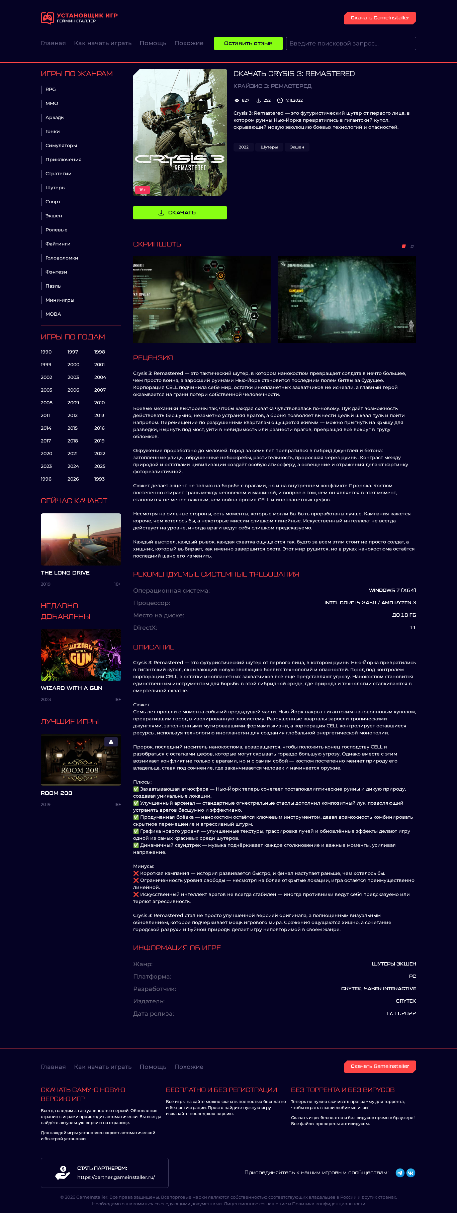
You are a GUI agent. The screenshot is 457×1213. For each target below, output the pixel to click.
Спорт (53, 202)
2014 (46, 428)
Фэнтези (56, 272)
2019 (99, 441)
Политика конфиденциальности (328, 1203)
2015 (73, 428)
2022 (99, 453)
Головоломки (61, 258)
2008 (47, 403)
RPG (50, 89)
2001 (99, 365)
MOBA (53, 314)
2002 (46, 377)
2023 (46, 466)
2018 (73, 441)
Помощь (153, 43)
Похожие (188, 43)
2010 (99, 403)
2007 (100, 390)
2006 (73, 390)
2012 (73, 415)
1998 (99, 352)
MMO (51, 103)
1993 (99, 479)
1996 (46, 479)
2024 (73, 466)
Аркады (55, 117)
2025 (99, 466)
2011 (45, 415)
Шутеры (55, 188)
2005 (46, 390)
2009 (73, 403)
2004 (100, 377)
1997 (73, 352)
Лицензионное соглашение (255, 1203)
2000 (73, 365)
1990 (46, 352)
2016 (99, 428)
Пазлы (53, 286)
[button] (403, 246)
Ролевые (56, 230)
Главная (53, 43)
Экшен (53, 216)
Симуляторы (61, 145)
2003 (73, 377)
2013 (99, 415)
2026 (73, 479)
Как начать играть (102, 43)
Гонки (52, 131)
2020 (46, 453)
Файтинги (58, 244)
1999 (46, 365)
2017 (46, 441)
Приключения (63, 160)
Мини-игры (59, 300)
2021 (73, 453)
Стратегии (58, 174)
